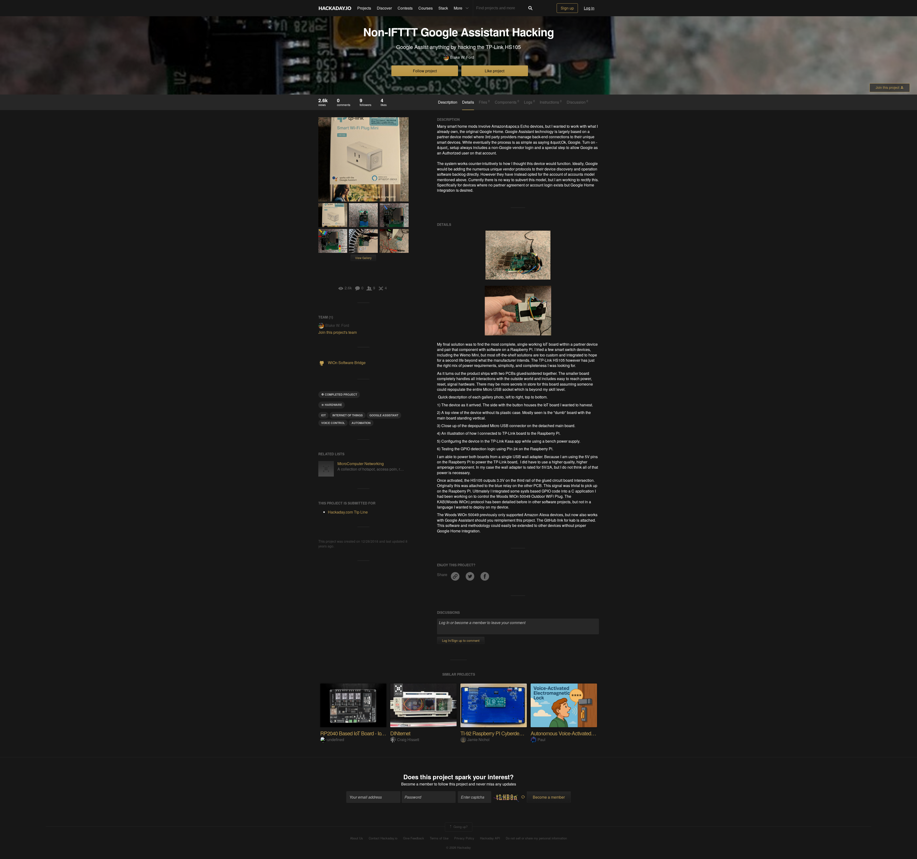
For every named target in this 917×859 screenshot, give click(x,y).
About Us (356, 838)
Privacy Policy (464, 838)
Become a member (417, 784)
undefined (335, 739)
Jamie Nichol (478, 739)
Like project (494, 71)
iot (323, 415)
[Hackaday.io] (335, 8)
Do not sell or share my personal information (536, 838)
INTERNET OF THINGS (347, 415)
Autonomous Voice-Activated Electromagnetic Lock (584, 733)
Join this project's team (337, 332)
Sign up (567, 8)
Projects (364, 8)
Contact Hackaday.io (383, 838)
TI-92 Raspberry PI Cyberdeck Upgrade (501, 733)
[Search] (530, 8)
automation (361, 423)
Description (447, 102)
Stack (443, 8)
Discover (384, 8)
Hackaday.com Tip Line (348, 512)
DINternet (400, 733)
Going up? (460, 826)
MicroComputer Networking (360, 463)
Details (468, 102)
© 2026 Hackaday (458, 847)
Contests (405, 8)
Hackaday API (490, 838)
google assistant (383, 415)
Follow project (425, 71)
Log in (589, 8)
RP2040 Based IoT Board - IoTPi (354, 733)
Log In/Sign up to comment (461, 640)
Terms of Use (439, 838)
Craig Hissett (408, 739)
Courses (425, 8)
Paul (541, 739)
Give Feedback (413, 838)
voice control (333, 423)
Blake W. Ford (462, 57)
